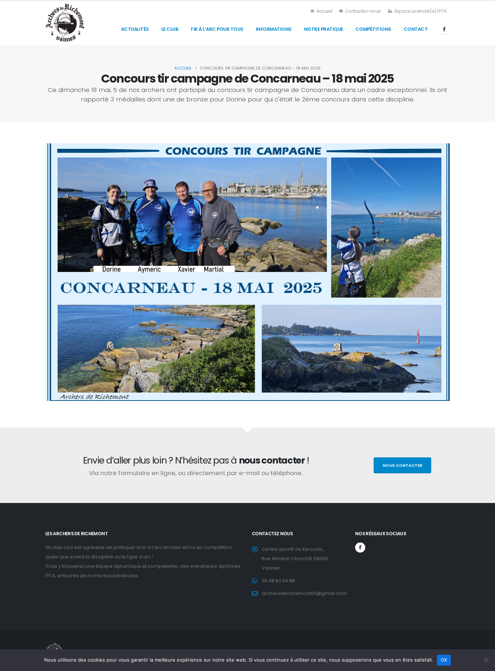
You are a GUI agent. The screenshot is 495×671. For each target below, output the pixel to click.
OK (444, 660)
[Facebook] (444, 29)
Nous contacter (402, 465)
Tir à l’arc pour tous (217, 29)
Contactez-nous (362, 11)
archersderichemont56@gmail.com (304, 593)
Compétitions (373, 29)
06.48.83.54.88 (278, 581)
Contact (416, 29)
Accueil (324, 11)
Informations (274, 29)
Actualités (135, 29)
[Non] (486, 660)
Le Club (169, 29)
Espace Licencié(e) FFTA (420, 11)
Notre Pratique (323, 29)
